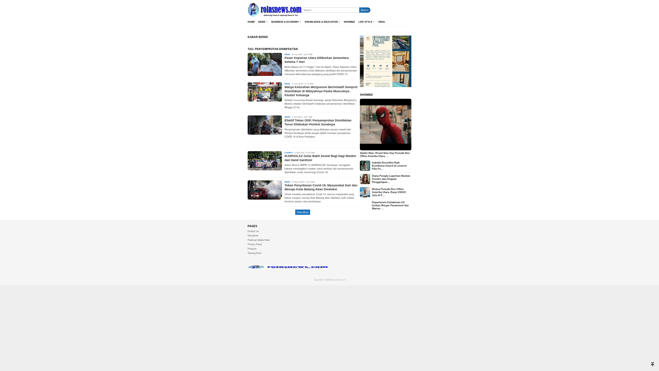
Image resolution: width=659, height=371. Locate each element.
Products (252, 248)
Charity (289, 152)
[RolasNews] (275, 9)
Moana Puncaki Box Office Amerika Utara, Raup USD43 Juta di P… (389, 192)
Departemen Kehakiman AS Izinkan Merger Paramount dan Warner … (390, 205)
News (287, 54)
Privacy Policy (255, 244)
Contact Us (253, 231)
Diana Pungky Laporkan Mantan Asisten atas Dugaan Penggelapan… (391, 178)
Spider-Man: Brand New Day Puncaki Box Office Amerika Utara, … (385, 154)
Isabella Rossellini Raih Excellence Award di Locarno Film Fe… (389, 165)
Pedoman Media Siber (259, 239)
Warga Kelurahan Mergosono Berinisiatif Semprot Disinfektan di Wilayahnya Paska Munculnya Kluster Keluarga (321, 91)
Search (365, 10)
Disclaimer (253, 235)
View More (302, 212)
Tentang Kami (254, 253)
